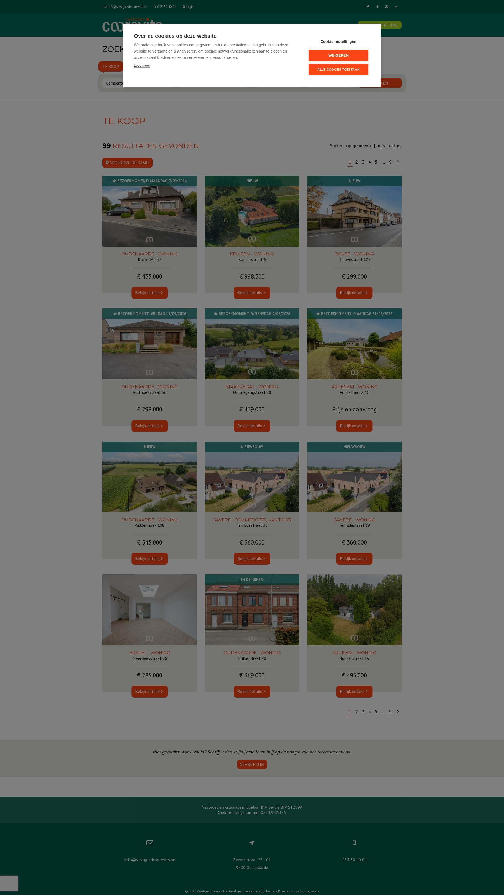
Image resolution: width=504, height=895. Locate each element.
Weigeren (338, 55)
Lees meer (142, 65)
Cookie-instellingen (339, 42)
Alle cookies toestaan (338, 69)
